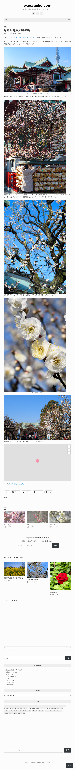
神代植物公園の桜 (33, 580)
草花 (5, 26)
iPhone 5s (41, 711)
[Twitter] (33, 13)
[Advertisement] (37, 731)
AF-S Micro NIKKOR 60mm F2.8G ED (39, 708)
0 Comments (17, 33)
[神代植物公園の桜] (37, 577)
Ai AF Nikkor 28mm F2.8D (10, 711)
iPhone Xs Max (57, 711)
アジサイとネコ (9, 680)
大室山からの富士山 (11, 672)
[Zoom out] (69, 452)
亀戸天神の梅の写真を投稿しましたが (23, 37)
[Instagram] (37, 13)
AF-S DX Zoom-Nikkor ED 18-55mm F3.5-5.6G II (16, 708)
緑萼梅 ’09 (52, 524)
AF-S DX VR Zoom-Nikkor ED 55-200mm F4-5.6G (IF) (52, 706)
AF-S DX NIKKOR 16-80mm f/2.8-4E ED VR (27, 706)
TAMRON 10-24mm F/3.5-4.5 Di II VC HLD (14, 713)
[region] (37, 462)
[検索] (68, 658)
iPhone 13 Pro (48, 711)
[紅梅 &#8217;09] (37, 517)
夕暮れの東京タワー (11, 684)
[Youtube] (41, 13)
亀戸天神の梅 (7, 524)
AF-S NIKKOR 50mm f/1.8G (56, 708)
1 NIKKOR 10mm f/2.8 (9, 706)
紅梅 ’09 (29, 524)
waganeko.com (37, 5)
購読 (55, 545)
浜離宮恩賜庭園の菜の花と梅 (13, 578)
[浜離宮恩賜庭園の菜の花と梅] (14, 575)
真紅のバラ (53, 592)
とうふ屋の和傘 (9, 682)
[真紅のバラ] (60, 589)
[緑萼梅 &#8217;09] (60, 517)
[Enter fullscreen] (69, 446)
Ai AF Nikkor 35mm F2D (17, 484)
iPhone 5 (34, 711)
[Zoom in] (69, 450)
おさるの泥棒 (9, 674)
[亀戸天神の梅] (14, 517)
